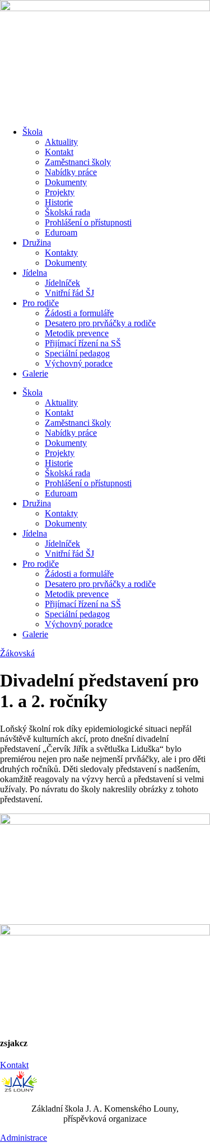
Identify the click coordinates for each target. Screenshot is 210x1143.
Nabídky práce (71, 172)
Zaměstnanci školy (78, 162)
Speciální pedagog (77, 353)
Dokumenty (66, 182)
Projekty (59, 192)
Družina (36, 242)
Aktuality (61, 142)
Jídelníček (62, 283)
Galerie (35, 373)
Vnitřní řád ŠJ (69, 293)
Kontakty (61, 252)
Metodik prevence (77, 333)
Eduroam (61, 232)
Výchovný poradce (79, 363)
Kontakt (59, 152)
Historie (59, 202)
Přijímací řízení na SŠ (83, 343)
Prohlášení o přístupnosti (88, 222)
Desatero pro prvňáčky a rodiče (100, 323)
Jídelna (34, 272)
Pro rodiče (40, 303)
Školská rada (67, 212)
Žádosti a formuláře (79, 313)
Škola (32, 132)
